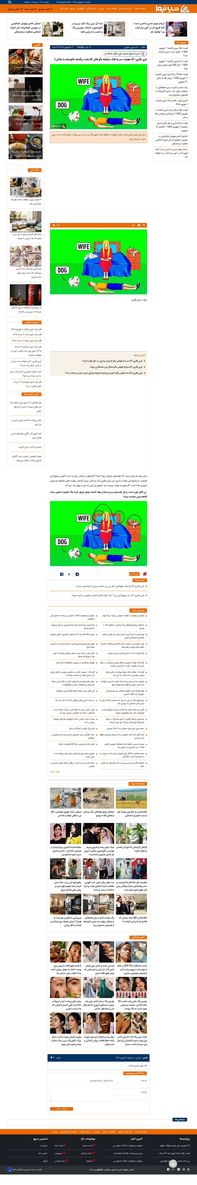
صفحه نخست (139, 8)
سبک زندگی (91, 8)
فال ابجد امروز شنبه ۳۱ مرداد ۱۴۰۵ (27, 334)
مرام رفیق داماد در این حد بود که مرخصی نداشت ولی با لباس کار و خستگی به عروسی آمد (122, 702)
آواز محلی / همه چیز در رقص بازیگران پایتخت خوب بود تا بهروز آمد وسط (73, 655)
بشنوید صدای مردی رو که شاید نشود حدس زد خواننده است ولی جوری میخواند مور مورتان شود (122, 683)
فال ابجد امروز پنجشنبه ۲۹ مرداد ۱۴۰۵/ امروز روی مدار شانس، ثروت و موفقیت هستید (26, 351)
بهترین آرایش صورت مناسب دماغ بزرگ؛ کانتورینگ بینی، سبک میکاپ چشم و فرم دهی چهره (66, 1040)
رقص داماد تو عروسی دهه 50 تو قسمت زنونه (76, 744)
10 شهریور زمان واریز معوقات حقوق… (174, 1145)
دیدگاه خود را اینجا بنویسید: (101, 1081)
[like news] (54, 225)
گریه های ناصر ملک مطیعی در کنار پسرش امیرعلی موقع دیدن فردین (122, 736)
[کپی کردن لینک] (143, 225)
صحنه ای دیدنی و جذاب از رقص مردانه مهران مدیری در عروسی (72, 764)
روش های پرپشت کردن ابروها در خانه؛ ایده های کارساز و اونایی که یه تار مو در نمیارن (66, 1005)
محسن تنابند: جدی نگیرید (29, 447)
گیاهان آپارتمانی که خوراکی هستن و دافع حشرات (131, 849)
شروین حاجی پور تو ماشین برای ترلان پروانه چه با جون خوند (74, 755)
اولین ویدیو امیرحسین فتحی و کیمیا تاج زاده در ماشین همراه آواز (72, 645)
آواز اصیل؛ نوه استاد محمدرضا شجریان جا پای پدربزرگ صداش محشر (72, 627)
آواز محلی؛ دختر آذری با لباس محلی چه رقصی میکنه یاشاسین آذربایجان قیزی (123, 636)
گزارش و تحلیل (125, 8)
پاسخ (59, 1058)
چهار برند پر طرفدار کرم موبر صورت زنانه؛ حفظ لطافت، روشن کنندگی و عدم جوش (99, 1040)
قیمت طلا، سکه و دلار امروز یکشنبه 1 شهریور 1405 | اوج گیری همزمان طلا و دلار (171, 113)
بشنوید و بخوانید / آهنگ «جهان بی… (127, 1145)
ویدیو (72, 8)
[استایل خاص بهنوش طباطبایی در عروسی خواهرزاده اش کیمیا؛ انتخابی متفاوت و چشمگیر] (52, 29)
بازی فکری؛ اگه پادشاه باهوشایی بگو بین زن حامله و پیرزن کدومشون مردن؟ (110, 586)
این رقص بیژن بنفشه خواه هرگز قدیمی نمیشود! (75, 691)
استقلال (89, 1161)
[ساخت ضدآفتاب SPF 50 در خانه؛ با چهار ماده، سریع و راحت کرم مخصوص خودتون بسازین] (131, 952)
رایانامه (144, 1092)
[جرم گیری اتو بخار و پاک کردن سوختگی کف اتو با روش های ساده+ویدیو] (25, 256)
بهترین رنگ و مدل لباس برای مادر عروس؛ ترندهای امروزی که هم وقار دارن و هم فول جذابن (98, 1005)
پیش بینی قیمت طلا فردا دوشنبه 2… (127, 1153)
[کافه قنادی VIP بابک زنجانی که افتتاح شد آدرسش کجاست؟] (131, 904)
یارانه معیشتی (60, 1161)
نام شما (144, 1081)
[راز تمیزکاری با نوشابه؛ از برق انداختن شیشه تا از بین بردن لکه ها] (25, 294)
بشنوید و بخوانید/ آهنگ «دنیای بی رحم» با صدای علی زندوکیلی (72, 617)
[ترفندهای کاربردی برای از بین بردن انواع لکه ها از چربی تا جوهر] (25, 221)
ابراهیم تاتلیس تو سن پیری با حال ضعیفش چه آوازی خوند (122, 764)
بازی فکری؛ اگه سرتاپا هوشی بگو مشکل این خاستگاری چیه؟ (116, 367)
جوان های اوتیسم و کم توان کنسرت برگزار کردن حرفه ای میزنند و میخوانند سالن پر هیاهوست (73, 683)
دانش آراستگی (86, 1153)
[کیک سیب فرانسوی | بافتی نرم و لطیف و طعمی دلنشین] (26, 62)
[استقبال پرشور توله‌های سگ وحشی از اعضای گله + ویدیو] (98, 798)
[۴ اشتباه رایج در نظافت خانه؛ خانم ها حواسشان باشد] (25, 187)
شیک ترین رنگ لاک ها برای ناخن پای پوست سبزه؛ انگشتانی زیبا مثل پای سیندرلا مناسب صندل (132, 1040)
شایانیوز (99, 1169)
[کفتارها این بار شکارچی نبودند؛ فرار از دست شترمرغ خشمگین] (131, 798)
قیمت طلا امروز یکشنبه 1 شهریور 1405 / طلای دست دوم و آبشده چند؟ (173, 52)
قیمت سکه (59, 1145)
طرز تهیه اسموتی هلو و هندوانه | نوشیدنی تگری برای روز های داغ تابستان (28, 124)
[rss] (188, 1170)
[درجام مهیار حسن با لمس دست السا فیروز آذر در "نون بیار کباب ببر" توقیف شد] (176, 29)
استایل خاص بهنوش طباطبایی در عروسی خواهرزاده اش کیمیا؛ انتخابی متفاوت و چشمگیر (25, 28)
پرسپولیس (59, 1153)
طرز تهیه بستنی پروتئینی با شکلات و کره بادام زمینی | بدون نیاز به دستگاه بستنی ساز (26, 95)
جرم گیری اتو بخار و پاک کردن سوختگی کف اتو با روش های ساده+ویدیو (28, 273)
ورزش (101, 8)
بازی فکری (134, 574)
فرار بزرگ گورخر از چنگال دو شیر (81, 728)
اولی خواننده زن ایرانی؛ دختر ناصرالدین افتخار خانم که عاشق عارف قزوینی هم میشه (122, 645)
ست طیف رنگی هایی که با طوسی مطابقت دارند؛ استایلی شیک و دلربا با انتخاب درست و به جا (99, 886)
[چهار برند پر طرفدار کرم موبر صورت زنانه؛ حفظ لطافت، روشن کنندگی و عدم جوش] (98, 1023)
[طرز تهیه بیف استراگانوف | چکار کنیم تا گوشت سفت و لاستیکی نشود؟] (26, 146)
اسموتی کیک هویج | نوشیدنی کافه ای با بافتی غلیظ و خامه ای (66, 814)
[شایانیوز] (172, 8)
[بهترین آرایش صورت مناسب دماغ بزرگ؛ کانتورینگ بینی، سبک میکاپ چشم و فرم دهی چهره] (65, 1023)
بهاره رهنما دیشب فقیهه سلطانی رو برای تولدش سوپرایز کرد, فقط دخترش (125, 692)
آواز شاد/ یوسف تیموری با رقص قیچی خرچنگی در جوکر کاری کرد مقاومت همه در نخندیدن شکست (122, 664)
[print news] (133, 225)
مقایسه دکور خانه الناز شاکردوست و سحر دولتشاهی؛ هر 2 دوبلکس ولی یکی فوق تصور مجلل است (131, 886)
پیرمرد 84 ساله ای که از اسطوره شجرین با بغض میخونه (72, 634)
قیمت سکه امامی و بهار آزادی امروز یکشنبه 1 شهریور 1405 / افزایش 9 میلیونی (172, 127)
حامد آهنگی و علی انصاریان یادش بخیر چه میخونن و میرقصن (73, 736)
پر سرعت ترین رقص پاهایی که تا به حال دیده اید (74, 700)
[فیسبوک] (61, 575)
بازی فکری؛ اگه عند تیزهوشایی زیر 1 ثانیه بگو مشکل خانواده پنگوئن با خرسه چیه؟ (108, 595)
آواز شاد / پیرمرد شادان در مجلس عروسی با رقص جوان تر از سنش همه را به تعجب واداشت (72, 674)
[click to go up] (173, 1164)
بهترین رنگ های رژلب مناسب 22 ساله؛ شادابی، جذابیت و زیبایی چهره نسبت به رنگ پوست (132, 1005)
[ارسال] (138, 225)
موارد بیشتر (55, 771)
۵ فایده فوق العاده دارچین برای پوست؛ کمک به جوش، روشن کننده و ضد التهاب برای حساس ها (66, 969)
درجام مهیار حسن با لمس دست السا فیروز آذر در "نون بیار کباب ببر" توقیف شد (149, 28)
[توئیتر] (69, 575)
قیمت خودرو (87, 1145)
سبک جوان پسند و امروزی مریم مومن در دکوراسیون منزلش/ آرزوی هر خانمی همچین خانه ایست (99, 851)
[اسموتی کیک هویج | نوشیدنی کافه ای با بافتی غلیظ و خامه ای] (65, 798)
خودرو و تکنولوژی (69, 1132)
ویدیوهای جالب (138, 610)
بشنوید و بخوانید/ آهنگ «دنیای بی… (127, 1161)
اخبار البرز (64, 8)
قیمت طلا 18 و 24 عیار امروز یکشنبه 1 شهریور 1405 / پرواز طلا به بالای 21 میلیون (171, 78)
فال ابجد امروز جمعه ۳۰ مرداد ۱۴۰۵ (26, 340)
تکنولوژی (80, 8)
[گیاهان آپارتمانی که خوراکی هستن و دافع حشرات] (131, 833)
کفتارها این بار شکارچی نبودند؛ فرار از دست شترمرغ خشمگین (132, 814)
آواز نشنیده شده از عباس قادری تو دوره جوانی (126, 653)
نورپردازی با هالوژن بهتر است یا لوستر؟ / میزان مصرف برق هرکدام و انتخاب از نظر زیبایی (65, 921)
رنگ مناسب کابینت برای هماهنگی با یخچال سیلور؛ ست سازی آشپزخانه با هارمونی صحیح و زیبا (98, 921)
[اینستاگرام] (183, 1170)
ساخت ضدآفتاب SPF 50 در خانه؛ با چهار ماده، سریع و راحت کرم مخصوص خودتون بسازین (132, 969)
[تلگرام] (77, 575)
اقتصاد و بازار (111, 8)
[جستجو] (9, 2)
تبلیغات (27, 2)
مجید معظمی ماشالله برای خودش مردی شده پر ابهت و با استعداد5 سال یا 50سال (122, 755)
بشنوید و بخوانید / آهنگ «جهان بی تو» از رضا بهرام (123, 615)
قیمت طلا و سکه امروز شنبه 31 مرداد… (174, 1153)
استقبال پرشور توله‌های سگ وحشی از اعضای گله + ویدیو (123, 627)
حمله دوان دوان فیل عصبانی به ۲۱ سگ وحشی (125, 728)
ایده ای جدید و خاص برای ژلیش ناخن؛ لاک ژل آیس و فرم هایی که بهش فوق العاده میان (99, 969)
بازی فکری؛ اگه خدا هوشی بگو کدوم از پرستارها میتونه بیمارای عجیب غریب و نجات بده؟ (104, 373)
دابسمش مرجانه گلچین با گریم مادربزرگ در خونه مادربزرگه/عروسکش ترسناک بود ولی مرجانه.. (125, 721)
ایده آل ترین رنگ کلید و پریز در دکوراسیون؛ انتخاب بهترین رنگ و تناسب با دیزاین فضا (87, 28)
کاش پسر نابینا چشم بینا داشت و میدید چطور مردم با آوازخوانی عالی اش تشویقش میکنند (123, 711)
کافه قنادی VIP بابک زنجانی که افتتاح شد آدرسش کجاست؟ (133, 920)
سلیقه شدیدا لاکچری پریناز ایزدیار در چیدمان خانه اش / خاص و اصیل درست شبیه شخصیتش (65, 851)
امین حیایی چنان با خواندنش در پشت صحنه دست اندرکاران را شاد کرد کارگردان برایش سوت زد (73, 711)
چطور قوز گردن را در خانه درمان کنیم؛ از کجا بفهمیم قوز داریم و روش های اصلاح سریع (67, 886)
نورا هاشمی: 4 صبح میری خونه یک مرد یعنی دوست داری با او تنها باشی (25, 407)
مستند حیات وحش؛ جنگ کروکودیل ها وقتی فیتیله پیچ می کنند (74, 721)
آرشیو (45, 1161)
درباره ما (35, 2)
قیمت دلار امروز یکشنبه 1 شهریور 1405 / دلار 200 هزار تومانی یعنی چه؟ (172, 65)
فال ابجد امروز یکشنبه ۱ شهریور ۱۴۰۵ (26, 329)
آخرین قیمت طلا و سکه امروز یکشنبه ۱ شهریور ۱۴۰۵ (171, 102)
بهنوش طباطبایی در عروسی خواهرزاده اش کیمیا (75, 662)
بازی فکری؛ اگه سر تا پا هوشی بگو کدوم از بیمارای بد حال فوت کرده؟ (112, 361)
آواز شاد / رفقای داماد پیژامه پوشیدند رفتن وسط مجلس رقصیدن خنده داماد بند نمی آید (125, 674)
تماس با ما (44, 2)
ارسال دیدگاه (61, 1109)
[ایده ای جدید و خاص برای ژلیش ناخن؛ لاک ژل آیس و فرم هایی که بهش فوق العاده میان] (98, 952)
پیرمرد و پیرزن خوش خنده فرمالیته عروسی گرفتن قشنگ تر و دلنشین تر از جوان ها (124, 746)
